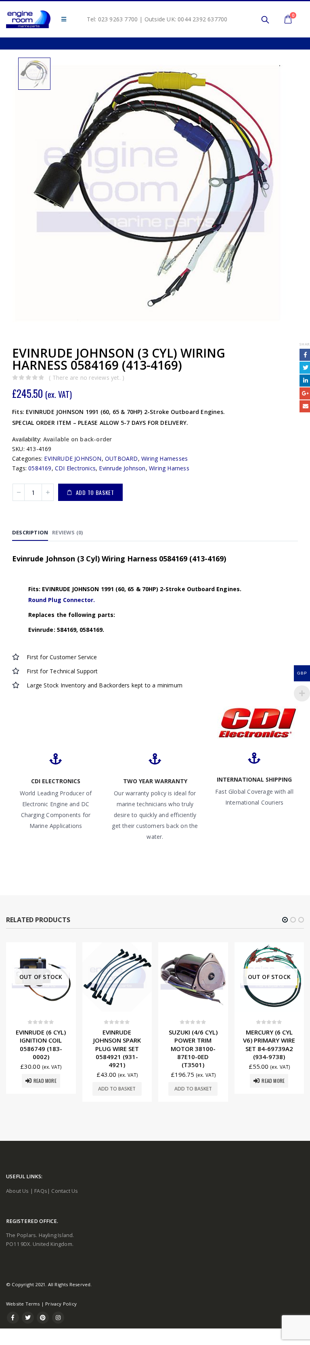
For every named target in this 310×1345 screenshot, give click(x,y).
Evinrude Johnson (122, 468)
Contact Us (64, 1191)
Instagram (58, 1318)
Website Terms (23, 1304)
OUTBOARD (121, 458)
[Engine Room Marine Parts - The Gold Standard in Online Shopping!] (28, 19)
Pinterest (43, 1318)
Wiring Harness (169, 468)
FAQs (40, 1191)
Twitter (28, 1318)
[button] (285, 920)
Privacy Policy (61, 1304)
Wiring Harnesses (164, 458)
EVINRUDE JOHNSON (72, 458)
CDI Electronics (75, 468)
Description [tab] (30, 532)
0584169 (39, 468)
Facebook (13, 1318)
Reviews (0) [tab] (67, 532)
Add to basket (95, 492)
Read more (197, 1080)
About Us (17, 1191)
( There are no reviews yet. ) (86, 377)
